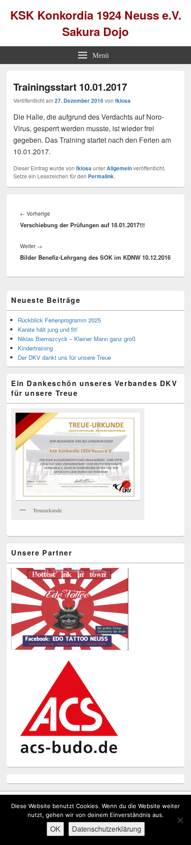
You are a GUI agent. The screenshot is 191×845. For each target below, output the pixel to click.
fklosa (123, 101)
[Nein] (179, 820)
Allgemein (119, 168)
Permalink (101, 176)
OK (55, 829)
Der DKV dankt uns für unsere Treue (64, 357)
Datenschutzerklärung (106, 829)
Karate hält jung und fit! (48, 329)
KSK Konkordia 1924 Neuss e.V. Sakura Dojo (95, 23)
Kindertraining (35, 348)
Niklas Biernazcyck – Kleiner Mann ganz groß (76, 338)
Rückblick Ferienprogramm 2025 (59, 320)
